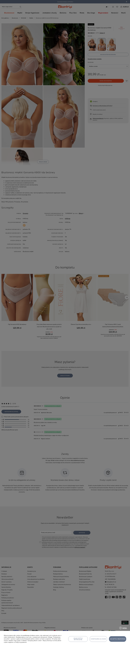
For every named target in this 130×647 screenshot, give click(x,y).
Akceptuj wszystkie (117, 639)
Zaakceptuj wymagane (78, 638)
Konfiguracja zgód (98, 639)
